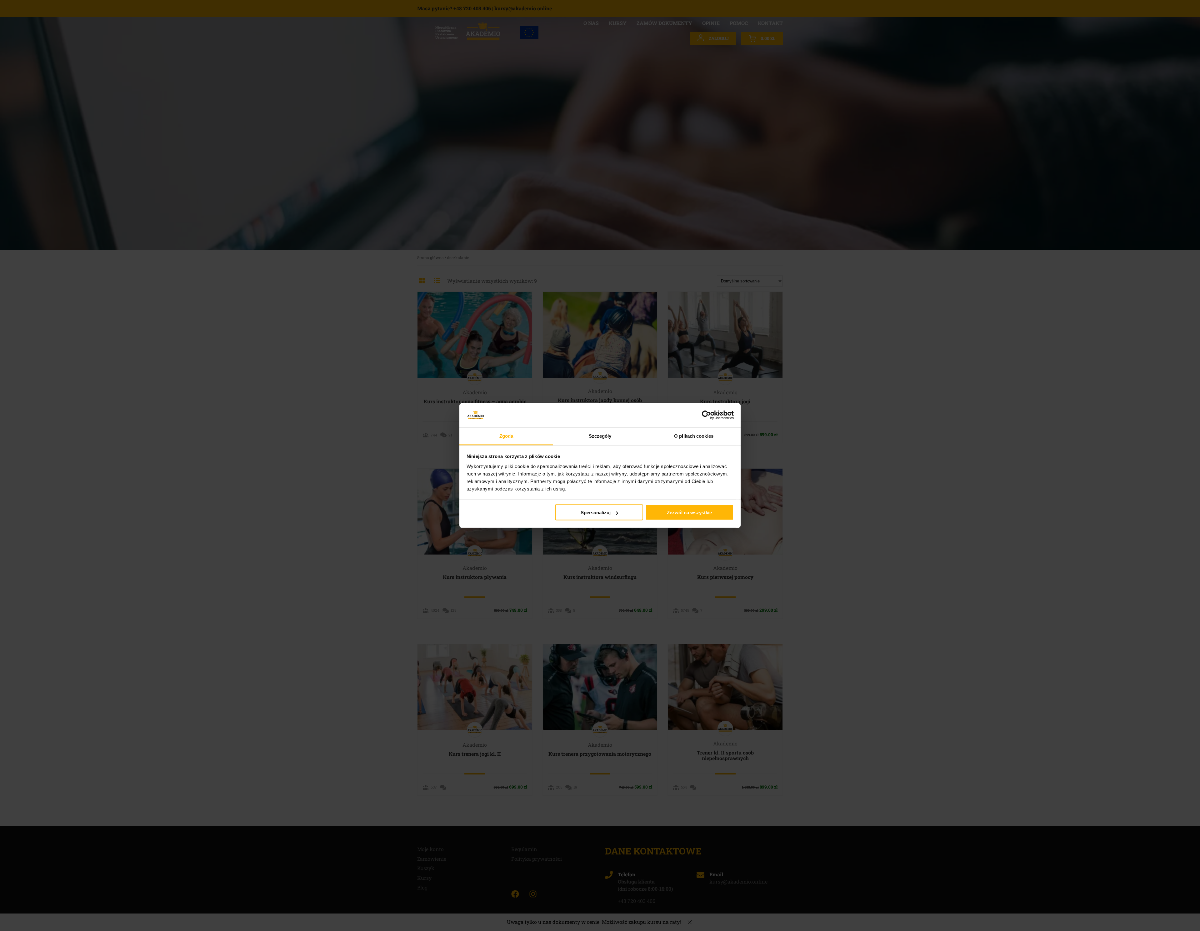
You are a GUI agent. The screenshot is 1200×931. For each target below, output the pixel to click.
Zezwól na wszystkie (689, 512)
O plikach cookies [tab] (693, 435)
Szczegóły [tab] (600, 435)
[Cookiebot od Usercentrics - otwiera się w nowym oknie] (706, 415)
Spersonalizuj (596, 512)
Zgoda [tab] (506, 435)
